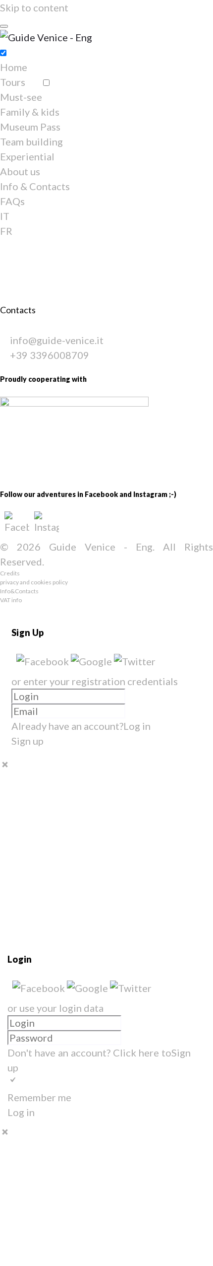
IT (4, 216)
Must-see (21, 97)
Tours (12, 82)
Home (13, 67)
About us (20, 171)
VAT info (11, 600)
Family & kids (29, 112)
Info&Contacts (19, 591)
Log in (137, 726)
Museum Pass (30, 127)
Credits (10, 573)
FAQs (12, 201)
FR (6, 231)
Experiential (27, 156)
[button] (43, 661)
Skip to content (34, 7)
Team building (31, 141)
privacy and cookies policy (34, 582)
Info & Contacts (35, 186)
